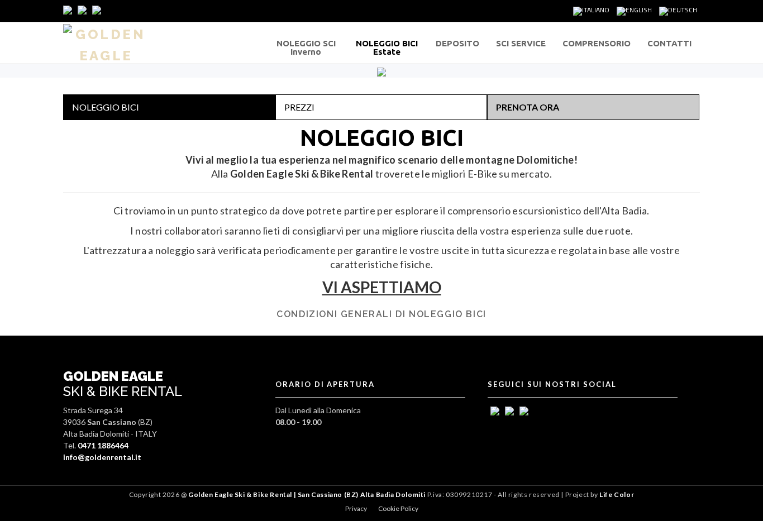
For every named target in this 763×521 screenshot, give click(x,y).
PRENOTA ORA (527, 107)
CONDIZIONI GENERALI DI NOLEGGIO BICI (381, 314)
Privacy (356, 508)
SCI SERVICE (521, 43)
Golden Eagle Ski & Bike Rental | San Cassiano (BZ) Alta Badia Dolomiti (306, 494)
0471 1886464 (103, 445)
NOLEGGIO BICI (105, 107)
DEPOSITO (457, 43)
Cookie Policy (398, 508)
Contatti (669, 43)
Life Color (616, 494)
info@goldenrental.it (102, 457)
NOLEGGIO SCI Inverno (306, 47)
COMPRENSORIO (596, 43)
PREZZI (299, 107)
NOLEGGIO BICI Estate (387, 47)
